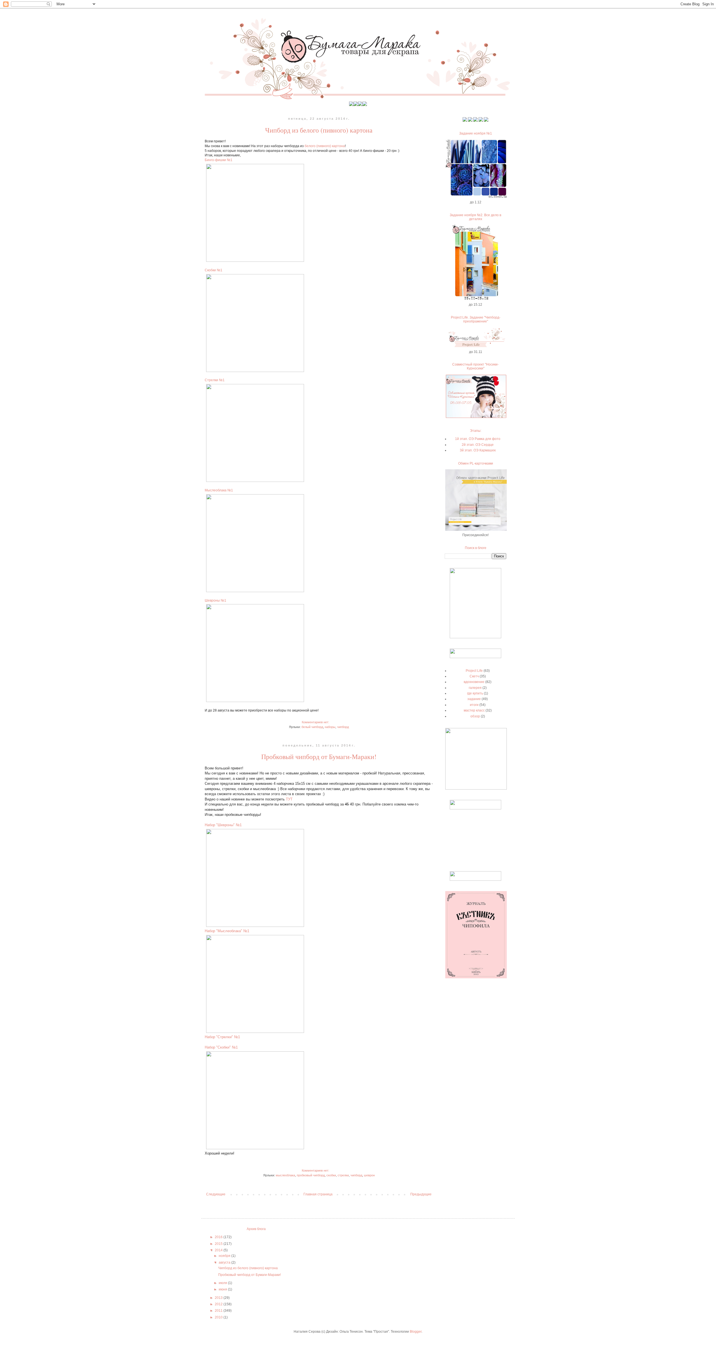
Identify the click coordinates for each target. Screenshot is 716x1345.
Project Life (474, 671)
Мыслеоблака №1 (219, 490)
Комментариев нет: (316, 722)
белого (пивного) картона (325, 146)
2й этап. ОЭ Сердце (478, 445)
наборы (330, 727)
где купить (475, 693)
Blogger (415, 1332)
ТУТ (289, 799)
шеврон (369, 1175)
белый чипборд (312, 727)
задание (474, 699)
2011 (219, 1311)
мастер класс (474, 710)
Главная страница (318, 1194)
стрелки (343, 1175)
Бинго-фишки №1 (218, 160)
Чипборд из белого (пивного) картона (319, 130)
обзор (475, 716)
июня (223, 1289)
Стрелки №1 (215, 380)
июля (223, 1283)
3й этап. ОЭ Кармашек (478, 450)
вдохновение (474, 682)
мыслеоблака (285, 1175)
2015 (219, 1244)
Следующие (215, 1194)
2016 (219, 1237)
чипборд (343, 727)
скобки (331, 1175)
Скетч (474, 676)
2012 (219, 1304)
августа (225, 1262)
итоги (474, 705)
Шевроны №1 (215, 600)
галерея (475, 688)
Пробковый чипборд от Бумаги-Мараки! (318, 756)
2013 (219, 1298)
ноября (225, 1256)
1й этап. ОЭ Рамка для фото (477, 439)
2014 (219, 1250)
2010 (219, 1317)
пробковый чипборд (311, 1175)
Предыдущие (421, 1194)
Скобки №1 (213, 270)
